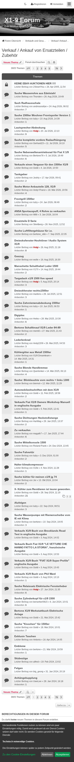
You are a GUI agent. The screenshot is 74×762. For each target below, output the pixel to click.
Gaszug (19, 256)
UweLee (37, 681)
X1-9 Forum (22, 20)
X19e (35, 468)
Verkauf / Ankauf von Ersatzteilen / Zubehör (34, 53)
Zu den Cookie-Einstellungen (19, 754)
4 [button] (45, 68)
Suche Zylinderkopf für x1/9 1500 (34, 598)
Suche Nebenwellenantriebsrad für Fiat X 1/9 (41, 152)
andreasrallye (40, 106)
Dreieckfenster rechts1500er (31, 290)
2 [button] (37, 68)
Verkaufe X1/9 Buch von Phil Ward (35, 573)
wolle (35, 259)
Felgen (18, 668)
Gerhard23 (38, 143)
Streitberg (38, 224)
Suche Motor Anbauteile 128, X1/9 (35, 186)
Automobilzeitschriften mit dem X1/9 (36, 389)
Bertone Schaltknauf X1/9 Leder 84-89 (37, 327)
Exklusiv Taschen (25, 636)
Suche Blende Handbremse (31, 367)
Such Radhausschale (27, 103)
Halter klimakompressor (28, 464)
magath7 (37, 433)
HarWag (37, 421)
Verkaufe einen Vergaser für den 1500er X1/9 (41, 164)
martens (37, 294)
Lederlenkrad (22, 339)
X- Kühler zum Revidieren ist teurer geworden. (42, 489)
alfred (36, 661)
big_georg (38, 671)
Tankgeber (20, 174)
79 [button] (56, 68)
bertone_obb (39, 234)
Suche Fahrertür (24, 452)
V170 (35, 269)
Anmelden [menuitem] (58, 4)
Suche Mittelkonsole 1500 (30, 442)
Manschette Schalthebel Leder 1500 (36, 266)
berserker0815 (40, 602)
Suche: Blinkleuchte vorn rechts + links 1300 (41, 380)
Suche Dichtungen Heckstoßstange (36, 417)
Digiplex (19, 315)
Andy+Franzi (39, 190)
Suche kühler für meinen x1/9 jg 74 (35, 476)
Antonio (37, 639)
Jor (34, 480)
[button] (28, 68)
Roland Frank (40, 446)
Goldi (35, 168)
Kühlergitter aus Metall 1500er (32, 352)
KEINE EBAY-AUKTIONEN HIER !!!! (35, 83)
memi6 (36, 331)
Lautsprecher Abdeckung (29, 127)
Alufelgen (20, 502)
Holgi (35, 131)
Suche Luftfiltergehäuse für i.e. (33, 230)
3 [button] (41, 68)
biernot (36, 383)
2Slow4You (38, 87)
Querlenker (38, 371)
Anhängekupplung (25, 677)
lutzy (35, 118)
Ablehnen (47, 754)
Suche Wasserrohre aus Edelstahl (35, 93)
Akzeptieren (62, 754)
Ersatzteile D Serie (25, 220)
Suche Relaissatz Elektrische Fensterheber (40, 586)
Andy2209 (38, 343)
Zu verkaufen (22, 430)
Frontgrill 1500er (24, 198)
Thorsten (37, 96)
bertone (37, 522)
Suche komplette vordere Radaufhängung (40, 139)
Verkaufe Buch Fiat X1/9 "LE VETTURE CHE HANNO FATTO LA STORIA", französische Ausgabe (40, 547)
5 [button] (49, 68)
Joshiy (36, 177)
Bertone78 (38, 155)
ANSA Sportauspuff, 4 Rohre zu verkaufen (40, 211)
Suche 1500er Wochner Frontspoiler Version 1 (42, 115)
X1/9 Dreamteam (41, 355)
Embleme (20, 646)
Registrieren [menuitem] (40, 4)
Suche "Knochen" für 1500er (31, 623)
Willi (35, 214)
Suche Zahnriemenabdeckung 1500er (37, 302)
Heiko (36, 318)
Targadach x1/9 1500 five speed (33, 278)
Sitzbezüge (21, 658)
